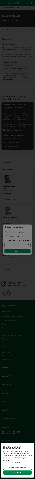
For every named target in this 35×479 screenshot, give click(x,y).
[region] (17, 460)
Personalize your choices (18, 467)
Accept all (17, 472)
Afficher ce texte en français (12, 462)
